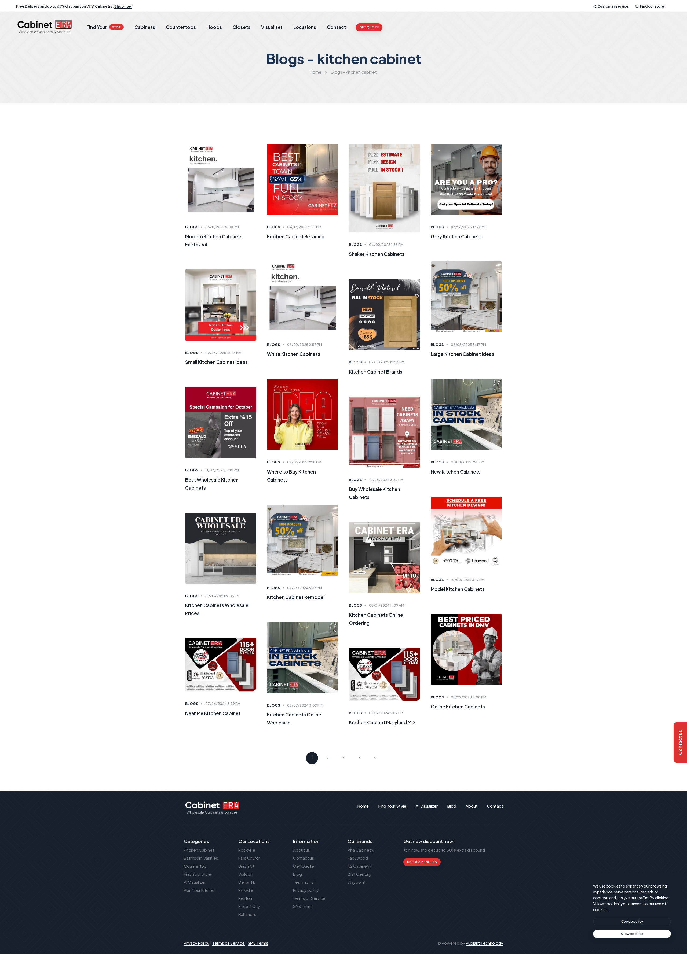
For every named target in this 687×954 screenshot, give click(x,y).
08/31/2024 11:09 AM (386, 605)
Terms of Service (309, 898)
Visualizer (272, 27)
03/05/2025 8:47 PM (468, 344)
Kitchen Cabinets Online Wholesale (294, 719)
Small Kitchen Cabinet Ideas (216, 362)
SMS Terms (303, 906)
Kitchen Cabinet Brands (375, 372)
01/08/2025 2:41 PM (467, 462)
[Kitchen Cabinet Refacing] (302, 179)
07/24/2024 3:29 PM (222, 703)
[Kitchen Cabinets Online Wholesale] (302, 657)
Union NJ (246, 865)
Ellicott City (249, 906)
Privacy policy (306, 890)
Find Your (103, 27)
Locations (304, 27)
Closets (241, 27)
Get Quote (303, 865)
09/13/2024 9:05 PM (222, 596)
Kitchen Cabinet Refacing (295, 236)
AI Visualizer (195, 882)
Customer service (612, 6)
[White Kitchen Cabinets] (302, 296)
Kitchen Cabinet (199, 849)
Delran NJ (246, 882)
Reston (245, 898)
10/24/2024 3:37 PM (386, 480)
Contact (336, 27)
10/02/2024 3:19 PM (467, 580)
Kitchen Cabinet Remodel (296, 597)
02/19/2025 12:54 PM (386, 362)
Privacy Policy (196, 942)
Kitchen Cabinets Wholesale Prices (217, 609)
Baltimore (247, 914)
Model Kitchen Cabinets (458, 589)
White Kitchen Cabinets (293, 354)
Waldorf (246, 874)
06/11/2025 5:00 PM (222, 227)
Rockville (246, 849)
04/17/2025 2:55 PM (304, 227)
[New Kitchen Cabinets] (466, 414)
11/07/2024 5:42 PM (222, 470)
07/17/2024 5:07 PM (386, 713)
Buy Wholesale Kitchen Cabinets (374, 493)
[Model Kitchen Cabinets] (466, 531)
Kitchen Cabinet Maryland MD (382, 723)
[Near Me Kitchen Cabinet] (220, 664)
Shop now (123, 6)
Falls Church (249, 857)
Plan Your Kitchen (199, 890)
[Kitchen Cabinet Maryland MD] (384, 673)
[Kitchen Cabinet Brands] (384, 314)
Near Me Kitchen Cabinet (213, 713)
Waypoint (357, 882)
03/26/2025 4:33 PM (468, 227)
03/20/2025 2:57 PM (304, 344)
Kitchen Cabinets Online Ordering (376, 619)
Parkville (245, 890)
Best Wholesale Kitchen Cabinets (212, 484)
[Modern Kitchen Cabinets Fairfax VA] (220, 179)
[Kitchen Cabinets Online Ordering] (384, 557)
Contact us (303, 857)
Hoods (214, 27)
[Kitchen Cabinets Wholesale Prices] (220, 547)
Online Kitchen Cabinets (458, 707)
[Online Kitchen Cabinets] (466, 649)
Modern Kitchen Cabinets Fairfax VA (214, 240)
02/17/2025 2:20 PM (304, 462)
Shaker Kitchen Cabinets (376, 254)
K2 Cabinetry (360, 865)
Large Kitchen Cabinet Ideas (462, 354)
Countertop (195, 865)
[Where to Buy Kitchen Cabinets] (302, 414)
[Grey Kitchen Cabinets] (466, 179)
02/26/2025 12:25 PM (223, 352)
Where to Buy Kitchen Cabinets (291, 476)
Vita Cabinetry (361, 849)
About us (301, 849)
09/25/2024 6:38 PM (304, 588)
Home (315, 72)
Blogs (191, 227)
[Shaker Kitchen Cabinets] (384, 187)
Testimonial (304, 882)
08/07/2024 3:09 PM (305, 705)
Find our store (652, 6)
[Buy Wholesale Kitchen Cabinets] (384, 431)
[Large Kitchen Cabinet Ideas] (466, 296)
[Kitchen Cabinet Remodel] (302, 539)
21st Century (359, 874)
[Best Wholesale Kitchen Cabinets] (220, 422)
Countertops (181, 27)
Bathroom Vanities (201, 857)
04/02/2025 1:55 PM (386, 244)
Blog (297, 874)
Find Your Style (197, 874)
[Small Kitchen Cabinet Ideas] (220, 304)
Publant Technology (484, 942)
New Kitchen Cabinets (456, 472)
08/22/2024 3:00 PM (468, 697)
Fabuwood (358, 857)
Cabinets (144, 27)
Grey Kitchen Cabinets (456, 236)
